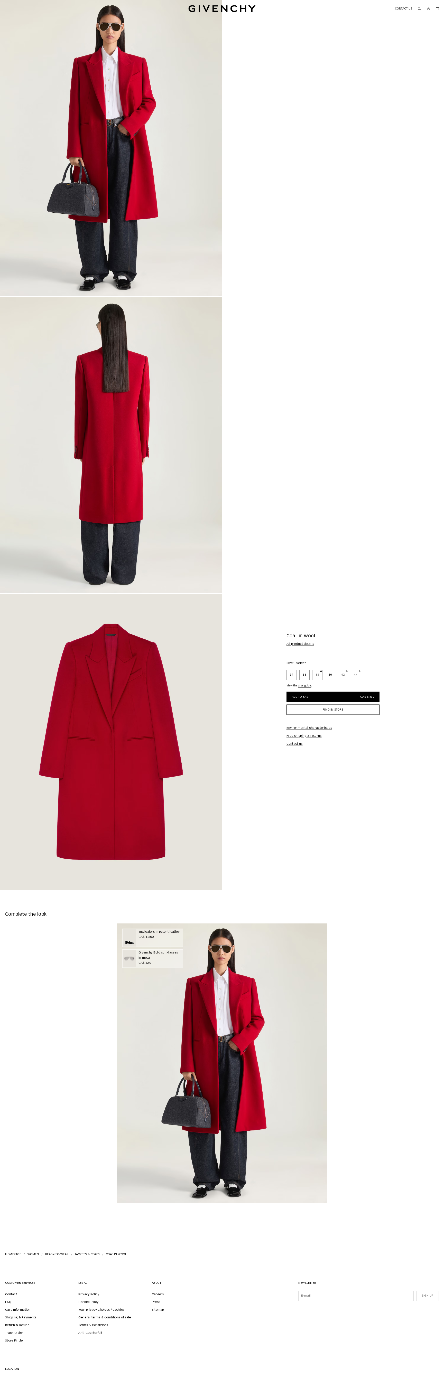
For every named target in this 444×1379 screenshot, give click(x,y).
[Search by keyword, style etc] (419, 8)
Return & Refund (17, 1325)
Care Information (18, 1309)
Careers (158, 1294)
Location (12, 1368)
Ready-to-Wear (57, 1254)
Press (156, 1302)
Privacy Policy (88, 1294)
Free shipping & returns (304, 736)
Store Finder (14, 1340)
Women (33, 1254)
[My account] (428, 8)
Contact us (404, 8)
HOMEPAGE (13, 1254)
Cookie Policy (88, 1302)
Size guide (304, 686)
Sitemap (158, 1309)
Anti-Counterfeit (90, 1333)
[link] (437, 8)
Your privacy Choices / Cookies (101, 1309)
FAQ (8, 1302)
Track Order (14, 1333)
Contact (11, 1294)
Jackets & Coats (87, 1254)
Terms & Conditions (93, 1325)
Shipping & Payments (20, 1317)
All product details (300, 644)
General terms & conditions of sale (104, 1317)
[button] (111, 148)
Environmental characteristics (309, 728)
